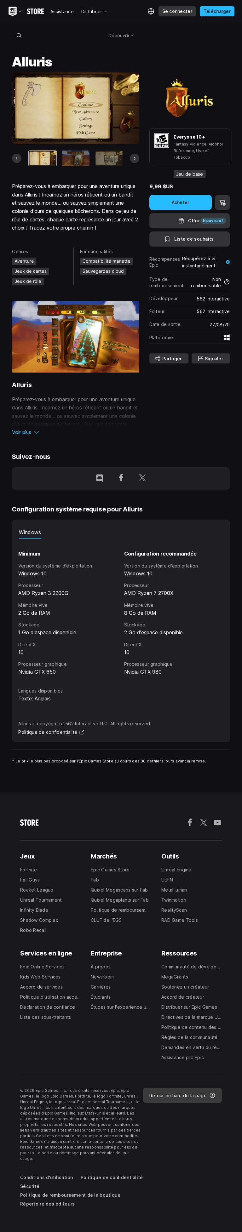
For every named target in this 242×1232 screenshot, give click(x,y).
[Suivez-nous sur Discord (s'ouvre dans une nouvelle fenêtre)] (99, 478)
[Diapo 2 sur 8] (75, 158)
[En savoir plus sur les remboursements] (227, 282)
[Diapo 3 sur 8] (109, 158)
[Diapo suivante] (134, 158)
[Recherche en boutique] (19, 35)
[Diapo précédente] (16, 158)
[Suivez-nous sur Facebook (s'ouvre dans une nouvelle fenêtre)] (121, 478)
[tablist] (120, 532)
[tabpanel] (120, 607)
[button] (75, 432)
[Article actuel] (42, 158)
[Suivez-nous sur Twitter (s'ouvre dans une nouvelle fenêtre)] (142, 478)
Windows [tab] (30, 532)
